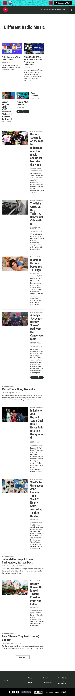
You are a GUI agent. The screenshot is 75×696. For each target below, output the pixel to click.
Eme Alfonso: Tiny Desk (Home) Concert (20, 638)
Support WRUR (64, 3)
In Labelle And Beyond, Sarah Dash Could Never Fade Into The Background (37, 424)
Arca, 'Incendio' (35, 94)
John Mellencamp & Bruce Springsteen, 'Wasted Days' (17, 560)
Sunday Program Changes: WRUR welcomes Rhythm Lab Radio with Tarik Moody (7, 110)
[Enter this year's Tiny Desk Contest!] (12, 48)
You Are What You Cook (22, 103)
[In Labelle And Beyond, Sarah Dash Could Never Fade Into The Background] (15, 414)
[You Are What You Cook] (23, 95)
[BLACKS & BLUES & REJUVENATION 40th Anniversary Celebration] (34, 48)
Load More (22, 657)
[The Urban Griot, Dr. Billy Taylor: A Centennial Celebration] (15, 207)
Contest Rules (47, 682)
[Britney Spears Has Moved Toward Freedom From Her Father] (15, 587)
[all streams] (72, 10)
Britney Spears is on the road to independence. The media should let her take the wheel (36, 149)
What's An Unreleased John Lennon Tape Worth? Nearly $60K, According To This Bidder (36, 499)
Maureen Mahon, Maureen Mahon (35, 441)
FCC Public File (62, 678)
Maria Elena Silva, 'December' (19, 389)
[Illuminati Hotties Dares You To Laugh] (15, 263)
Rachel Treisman (34, 519)
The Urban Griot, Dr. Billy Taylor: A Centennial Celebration (36, 214)
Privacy (30, 678)
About (30, 682)
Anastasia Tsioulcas (35, 168)
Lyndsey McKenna (35, 273)
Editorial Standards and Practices (64, 682)
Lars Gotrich (5, 392)
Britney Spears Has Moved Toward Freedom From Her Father (37, 594)
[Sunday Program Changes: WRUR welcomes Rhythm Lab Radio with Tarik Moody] (8, 95)
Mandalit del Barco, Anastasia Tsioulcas (35, 343)
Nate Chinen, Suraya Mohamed (35, 228)
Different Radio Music (36, 131)
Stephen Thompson (7, 566)
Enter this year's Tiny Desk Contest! (11, 58)
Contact (45, 678)
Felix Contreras (6, 643)
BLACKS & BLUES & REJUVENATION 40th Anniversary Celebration (33, 61)
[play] (5, 10)
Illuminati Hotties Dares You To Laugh (36, 265)
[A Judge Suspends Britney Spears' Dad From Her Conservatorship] (15, 319)
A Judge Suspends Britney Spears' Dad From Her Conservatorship (37, 327)
